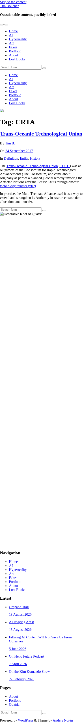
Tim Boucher (9, 6)
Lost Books (17, 59)
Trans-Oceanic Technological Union (41, 134)
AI (11, 35)
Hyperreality (18, 39)
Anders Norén (63, 720)
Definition (11, 158)
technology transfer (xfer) (18, 186)
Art (11, 43)
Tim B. (10, 143)
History (35, 158)
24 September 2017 (19, 151)
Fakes (13, 47)
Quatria (14, 704)
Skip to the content (13, 2)
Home (13, 31)
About (13, 55)
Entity (24, 158)
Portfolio (15, 51)
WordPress (25, 720)
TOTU (65, 166)
